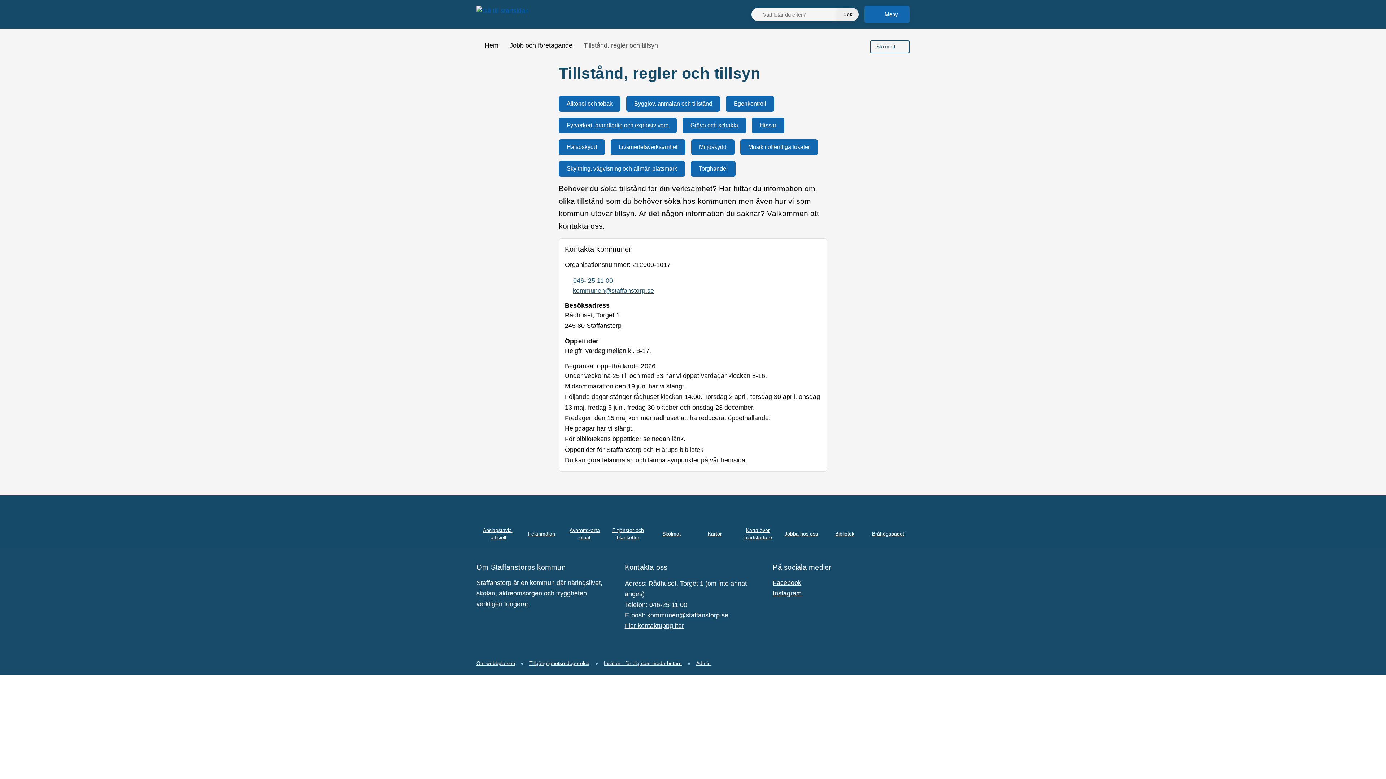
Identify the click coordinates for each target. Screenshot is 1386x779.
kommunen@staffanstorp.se (687, 615)
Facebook (787, 582)
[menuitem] (890, 46)
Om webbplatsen (495, 663)
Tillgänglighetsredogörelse (559, 663)
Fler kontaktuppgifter (654, 625)
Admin (703, 663)
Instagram (787, 593)
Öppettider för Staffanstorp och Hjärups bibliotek (634, 449)
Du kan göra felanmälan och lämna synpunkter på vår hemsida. (656, 460)
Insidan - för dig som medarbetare (643, 663)
